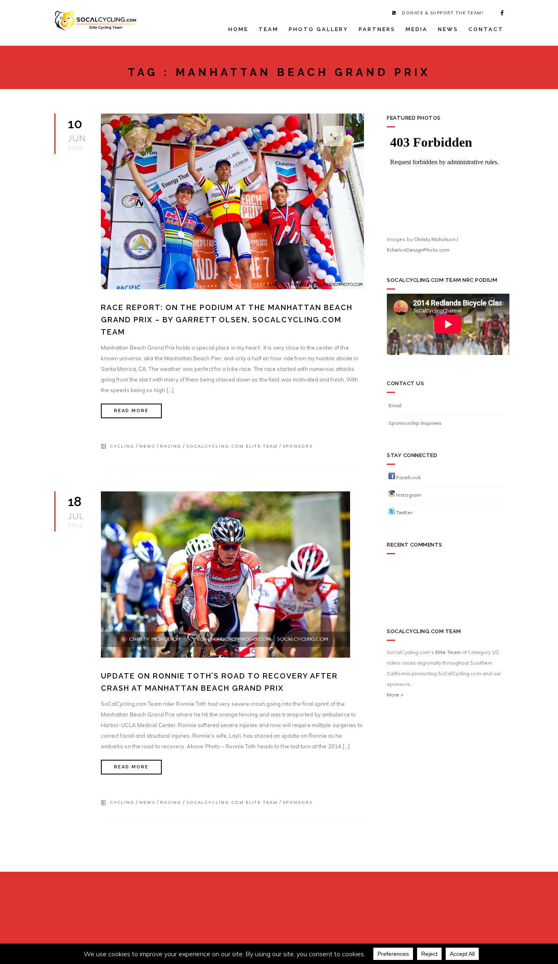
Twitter (404, 512)
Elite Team (448, 652)
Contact (486, 29)
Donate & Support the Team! (442, 13)
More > (395, 695)
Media (417, 29)
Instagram (408, 495)
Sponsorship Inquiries (415, 423)
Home (238, 29)
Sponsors (297, 446)
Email (395, 405)
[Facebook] (500, 13)
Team (269, 29)
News (448, 29)
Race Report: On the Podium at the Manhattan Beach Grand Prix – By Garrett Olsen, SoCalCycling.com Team (227, 319)
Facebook (408, 477)
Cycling (122, 446)
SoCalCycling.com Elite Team (232, 446)
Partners (377, 29)
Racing (170, 446)
